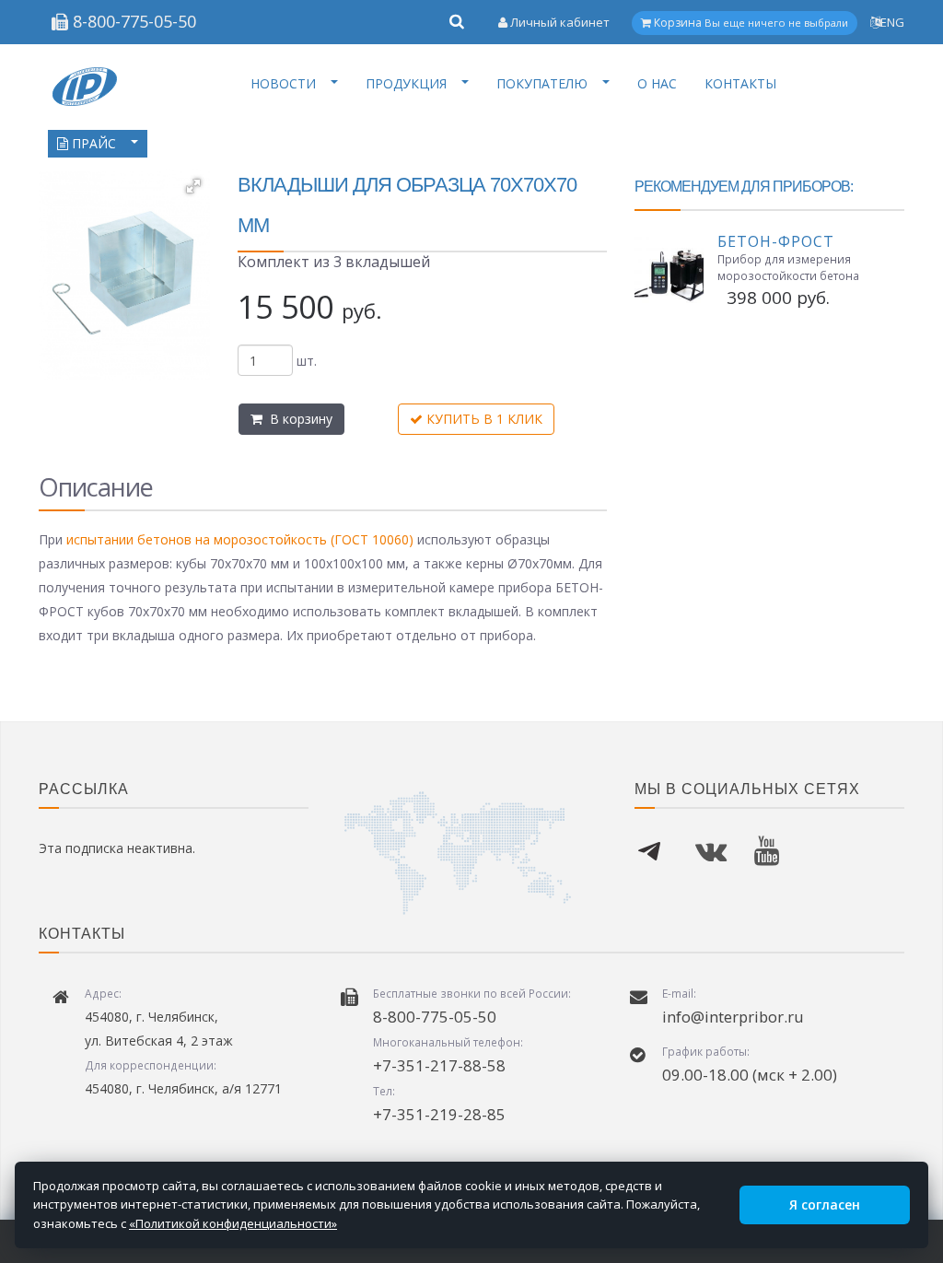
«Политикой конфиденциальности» (233, 1223)
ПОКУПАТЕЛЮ (542, 83)
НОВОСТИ (283, 83)
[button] (193, 186)
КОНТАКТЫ (740, 83)
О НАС (657, 83)
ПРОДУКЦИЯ (406, 83)
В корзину (297, 418)
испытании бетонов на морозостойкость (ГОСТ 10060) (239, 539)
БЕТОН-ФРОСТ (775, 241)
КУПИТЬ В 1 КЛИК (482, 418)
